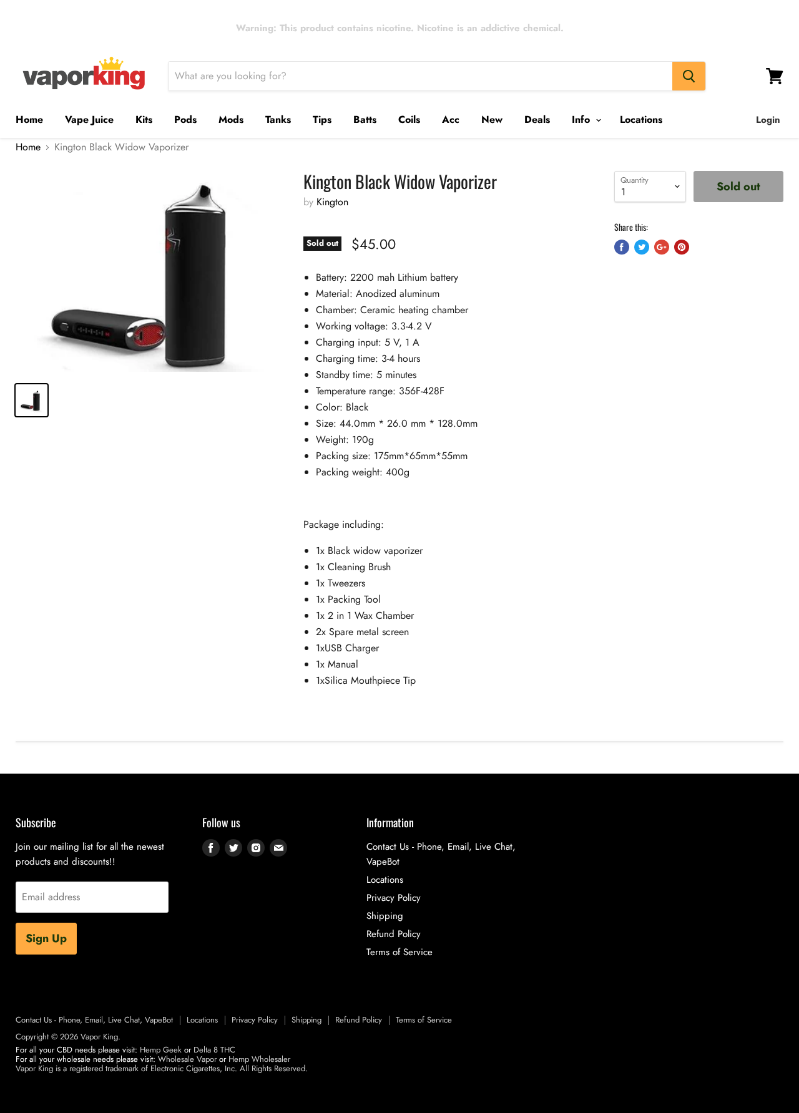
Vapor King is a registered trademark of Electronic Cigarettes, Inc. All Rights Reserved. (162, 1068)
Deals (537, 119)
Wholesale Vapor (187, 1059)
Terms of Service (399, 952)
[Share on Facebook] (621, 247)
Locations (641, 119)
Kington (332, 202)
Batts (364, 119)
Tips (322, 119)
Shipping (384, 916)
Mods (230, 119)
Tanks (278, 119)
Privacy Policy (393, 898)
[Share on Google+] (661, 247)
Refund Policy (393, 934)
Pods (185, 119)
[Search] (688, 76)
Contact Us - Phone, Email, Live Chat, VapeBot (94, 1020)
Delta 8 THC (214, 1050)
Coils (409, 119)
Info (582, 119)
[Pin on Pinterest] (681, 247)
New (491, 119)
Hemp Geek (161, 1050)
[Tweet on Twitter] (641, 247)
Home (29, 119)
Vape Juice (89, 119)
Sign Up (46, 938)
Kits (143, 119)
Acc (450, 119)
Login (768, 120)
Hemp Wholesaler (259, 1059)
